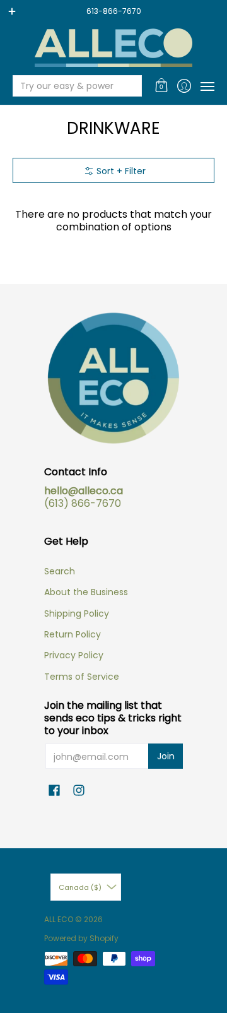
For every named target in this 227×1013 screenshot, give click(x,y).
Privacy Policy (73, 655)
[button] (162, 85)
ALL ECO (58, 919)
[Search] (131, 86)
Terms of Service (81, 676)
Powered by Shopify (81, 938)
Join (166, 756)
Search (59, 571)
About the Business (86, 592)
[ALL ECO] (113, 47)
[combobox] (67, 86)
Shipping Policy (76, 613)
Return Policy (72, 634)
